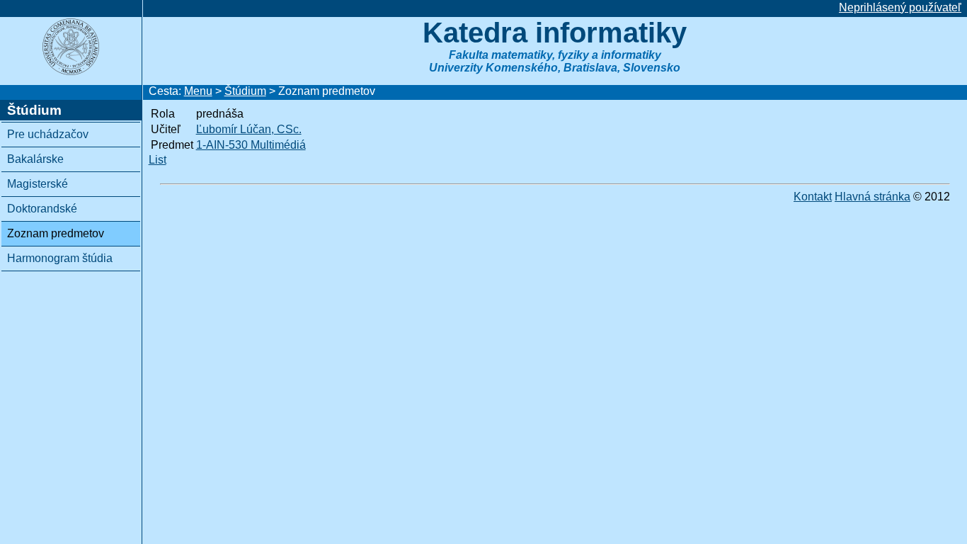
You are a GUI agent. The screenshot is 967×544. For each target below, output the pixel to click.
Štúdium (245, 91)
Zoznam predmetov (55, 233)
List (157, 160)
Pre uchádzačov (47, 134)
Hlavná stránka (872, 197)
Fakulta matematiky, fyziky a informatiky (555, 55)
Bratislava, (591, 68)
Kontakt (813, 197)
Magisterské (37, 184)
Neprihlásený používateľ (900, 7)
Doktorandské (42, 209)
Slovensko (651, 68)
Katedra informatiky (555, 32)
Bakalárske (35, 159)
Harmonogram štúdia (60, 258)
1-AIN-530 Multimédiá (251, 145)
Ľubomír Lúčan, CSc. (249, 129)
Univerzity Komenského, (495, 68)
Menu (198, 91)
